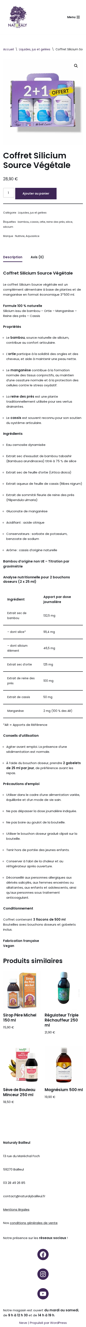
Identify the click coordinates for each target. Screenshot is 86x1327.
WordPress (58, 1323)
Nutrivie (20, 236)
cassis (34, 222)
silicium (8, 227)
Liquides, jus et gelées (34, 49)
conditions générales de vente (34, 1223)
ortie (42, 222)
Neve (23, 1323)
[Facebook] (43, 1254)
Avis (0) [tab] (37, 257)
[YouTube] (43, 1293)
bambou (23, 222)
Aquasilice (32, 236)
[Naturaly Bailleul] (17, 17)
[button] (76, 66)
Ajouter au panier (36, 193)
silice (69, 222)
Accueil (8, 49)
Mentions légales (16, 1209)
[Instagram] (43, 1274)
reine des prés (55, 222)
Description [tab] (12, 257)
